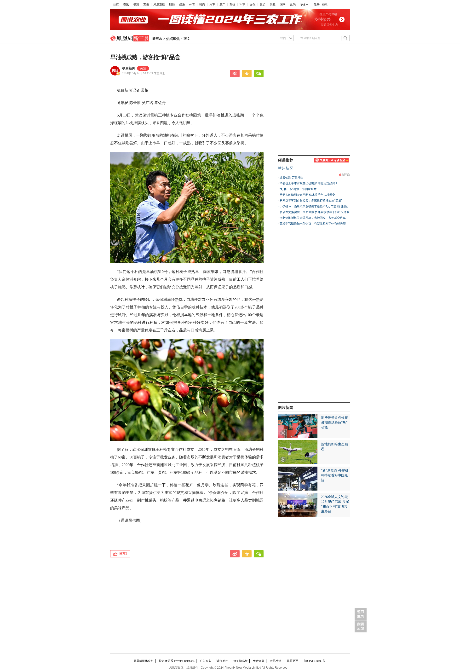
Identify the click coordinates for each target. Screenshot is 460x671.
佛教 (273, 4)
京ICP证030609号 (314, 661)
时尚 (202, 4)
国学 (283, 4)
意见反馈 (275, 661)
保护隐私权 (240, 661)
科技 (232, 4)
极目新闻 (129, 68)
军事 (242, 4)
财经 (172, 4)
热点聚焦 (173, 38)
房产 (222, 4)
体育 (192, 4)
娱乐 (182, 4)
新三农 (157, 38)
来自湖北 (143, 73)
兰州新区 (285, 168)
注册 (317, 4)
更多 (303, 4)
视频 (136, 4)
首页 (116, 4)
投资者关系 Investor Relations (177, 661)
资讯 (126, 4)
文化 (252, 4)
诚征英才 (222, 661)
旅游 (262, 4)
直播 (146, 4)
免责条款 (258, 661)
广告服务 (205, 661)
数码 (293, 4)
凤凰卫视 (159, 4)
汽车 (212, 4)
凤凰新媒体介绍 (143, 661)
